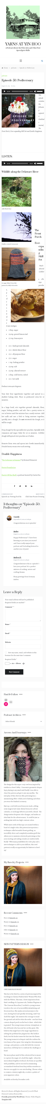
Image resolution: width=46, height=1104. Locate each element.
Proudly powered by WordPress (13, 1097)
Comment (9, 607)
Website (8, 642)
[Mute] (35, 91)
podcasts (4, 76)
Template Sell (6, 1099)
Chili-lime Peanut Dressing (34, 496)
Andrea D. (17, 557)
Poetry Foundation (9, 467)
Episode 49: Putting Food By (11, 496)
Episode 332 (15, 934)
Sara (14, 86)
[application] (23, 91)
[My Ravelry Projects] (23, 885)
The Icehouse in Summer (11, 460)
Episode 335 (13, 918)
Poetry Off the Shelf (9, 475)
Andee (16, 531)
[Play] (4, 91)
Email (7, 633)
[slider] (40, 91)
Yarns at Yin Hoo (23, 44)
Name (7, 624)
